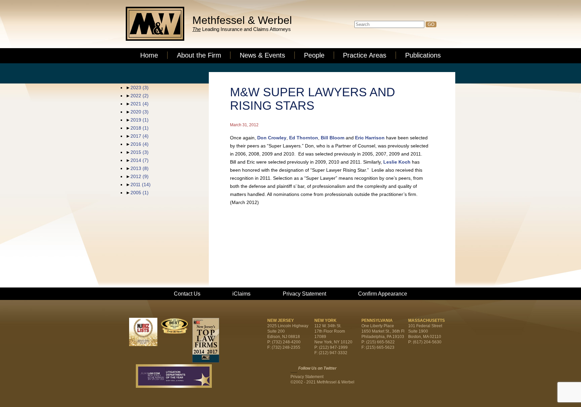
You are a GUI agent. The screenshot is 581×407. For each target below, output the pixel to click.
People (314, 55)
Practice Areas (364, 55)
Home (149, 55)
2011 (140, 184)
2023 (139, 87)
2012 (139, 176)
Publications (423, 55)
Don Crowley (271, 137)
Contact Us (187, 294)
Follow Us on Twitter (317, 368)
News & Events (262, 55)
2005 (139, 192)
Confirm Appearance (382, 294)
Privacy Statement (304, 294)
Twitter (293, 369)
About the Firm (199, 55)
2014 (139, 160)
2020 (139, 111)
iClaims (241, 294)
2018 (139, 128)
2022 (139, 95)
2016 (139, 144)
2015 (139, 152)
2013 (139, 168)
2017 (139, 136)
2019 (139, 120)
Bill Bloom (332, 137)
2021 (139, 103)
